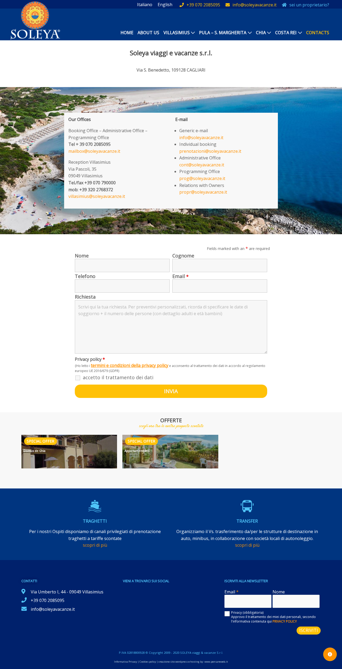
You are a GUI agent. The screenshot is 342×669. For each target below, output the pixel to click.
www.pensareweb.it (216, 661)
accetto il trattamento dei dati (118, 377)
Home (127, 33)
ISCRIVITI (308, 630)
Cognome (183, 255)
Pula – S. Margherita (222, 33)
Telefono (85, 276)
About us (148, 33)
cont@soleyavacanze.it (201, 165)
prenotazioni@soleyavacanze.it (210, 151)
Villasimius (177, 33)
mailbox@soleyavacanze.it (94, 151)
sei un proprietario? (309, 5)
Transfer (247, 521)
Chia (261, 33)
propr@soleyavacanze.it (203, 192)
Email (180, 276)
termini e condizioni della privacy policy (129, 365)
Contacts (317, 33)
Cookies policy (147, 661)
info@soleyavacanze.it (254, 5)
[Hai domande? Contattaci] (330, 654)
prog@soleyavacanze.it (202, 178)
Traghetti (95, 521)
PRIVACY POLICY (285, 621)
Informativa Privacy (125, 661)
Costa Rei (286, 33)
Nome (82, 255)
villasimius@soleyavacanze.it (96, 196)
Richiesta (85, 297)
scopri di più (95, 545)
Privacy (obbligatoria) (247, 612)
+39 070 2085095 (203, 5)
